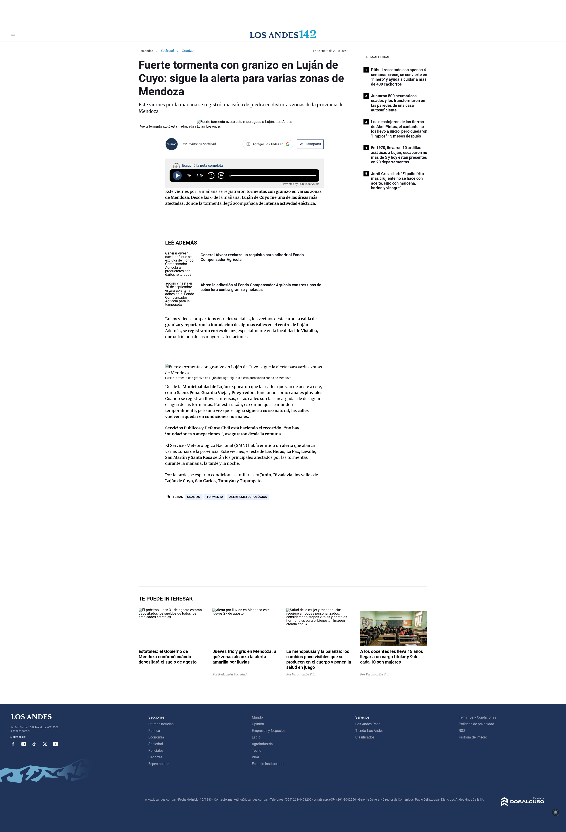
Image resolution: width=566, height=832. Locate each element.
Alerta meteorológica (248, 497)
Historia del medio (473, 737)
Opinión (258, 724)
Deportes (155, 757)
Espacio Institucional (268, 764)
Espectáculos (158, 764)
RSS (462, 731)
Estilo (256, 737)
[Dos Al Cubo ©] (522, 805)
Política (154, 731)
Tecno (256, 750)
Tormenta (215, 497)
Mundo (257, 717)
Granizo (193, 497)
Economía (156, 737)
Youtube (55, 744)
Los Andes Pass (367, 724)
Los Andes (146, 51)
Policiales (155, 750)
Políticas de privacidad (476, 724)
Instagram (23, 744)
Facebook (13, 744)
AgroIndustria (262, 744)
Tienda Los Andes (369, 731)
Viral (255, 757)
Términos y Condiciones (477, 717)
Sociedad (167, 51)
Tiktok (34, 744)
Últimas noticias (161, 724)
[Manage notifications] (555, 812)
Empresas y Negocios (268, 731)
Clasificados (365, 737)
